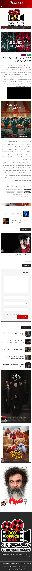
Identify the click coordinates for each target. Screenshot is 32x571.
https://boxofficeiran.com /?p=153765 (14, 189)
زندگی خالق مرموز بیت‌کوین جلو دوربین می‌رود (13, 215)
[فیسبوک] (20, 186)
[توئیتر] (24, 186)
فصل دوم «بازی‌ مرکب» (23, 196)
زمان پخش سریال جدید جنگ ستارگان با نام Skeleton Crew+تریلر (19, 222)
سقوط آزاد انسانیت (17, 194)
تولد (28, 251)
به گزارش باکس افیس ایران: (24, 65)
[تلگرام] (16, 186)
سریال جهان (23, 55)
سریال (29, 55)
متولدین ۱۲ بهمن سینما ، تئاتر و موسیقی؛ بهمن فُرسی (17, 255)
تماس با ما (28, 558)
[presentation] (27, 260)
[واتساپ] (12, 186)
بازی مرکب (19, 192)
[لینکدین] (7, 186)
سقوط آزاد (26, 194)
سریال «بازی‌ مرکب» (10, 192)
